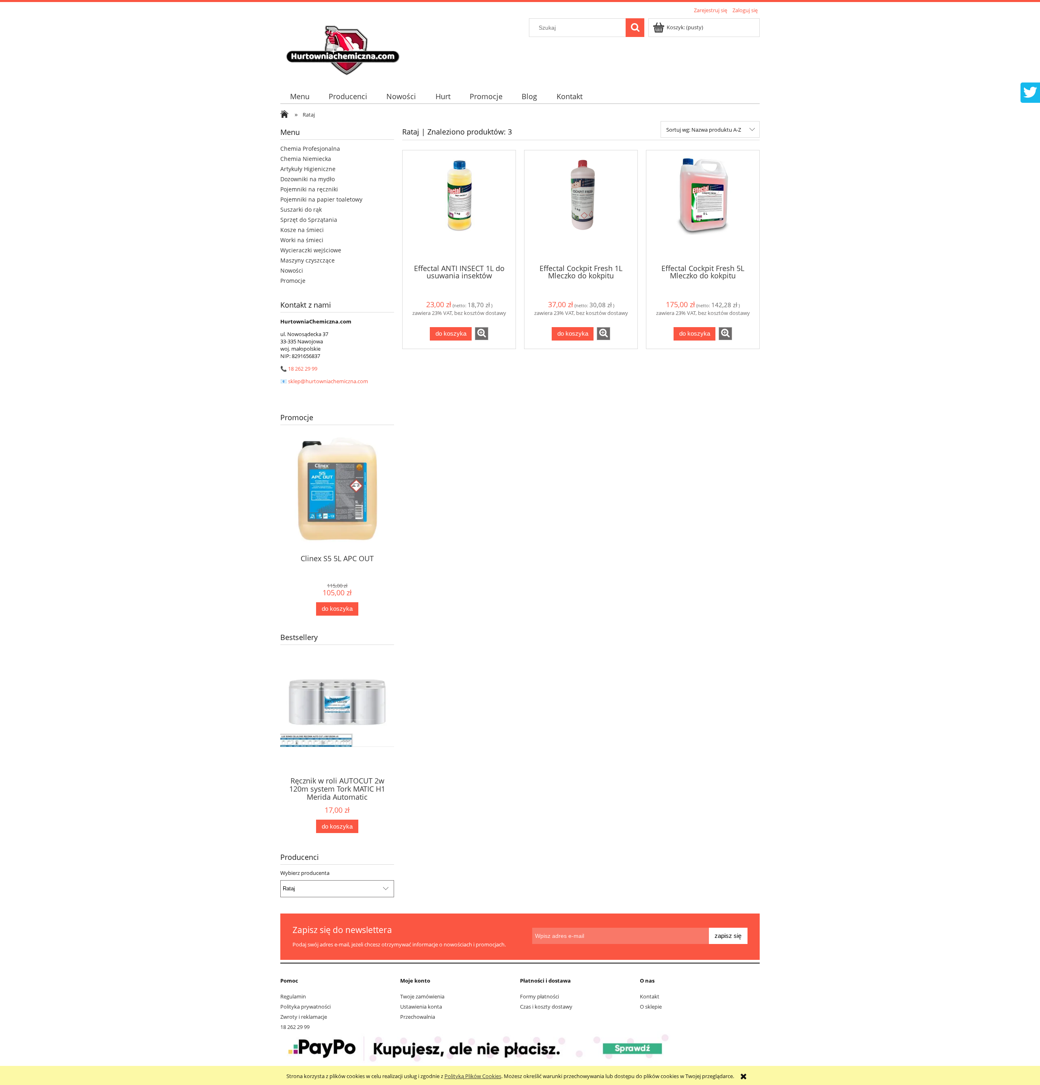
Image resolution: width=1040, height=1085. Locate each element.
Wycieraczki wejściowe (310, 250)
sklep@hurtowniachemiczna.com (328, 381)
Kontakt (649, 996)
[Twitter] (1030, 91)
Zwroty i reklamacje (303, 1016)
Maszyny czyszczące (307, 260)
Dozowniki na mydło (307, 179)
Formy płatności (539, 996)
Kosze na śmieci (302, 230)
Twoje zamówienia (422, 996)
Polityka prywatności (305, 1006)
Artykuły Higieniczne (308, 169)
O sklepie (651, 1006)
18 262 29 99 (302, 368)
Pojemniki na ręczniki (309, 189)
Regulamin (293, 996)
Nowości (291, 270)
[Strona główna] (344, 47)
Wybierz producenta (304, 873)
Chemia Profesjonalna (310, 148)
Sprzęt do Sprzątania (308, 220)
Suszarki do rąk (301, 209)
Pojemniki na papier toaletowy (321, 199)
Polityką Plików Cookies (472, 1076)
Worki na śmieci (301, 240)
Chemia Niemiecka (305, 159)
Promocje (293, 280)
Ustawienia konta (421, 1006)
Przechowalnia (417, 1016)
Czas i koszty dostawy (546, 1006)
